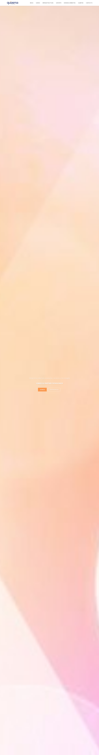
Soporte (58, 2)
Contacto (89, 2)
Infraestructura (48, 2)
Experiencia (54, 389)
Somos (38, 2)
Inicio (31, 2)
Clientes (80, 2)
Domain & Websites (69, 2)
